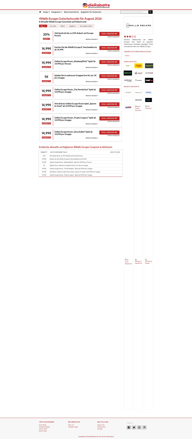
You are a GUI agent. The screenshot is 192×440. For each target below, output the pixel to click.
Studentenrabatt (44, 427)
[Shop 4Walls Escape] (138, 25)
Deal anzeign (108, 34)
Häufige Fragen (73, 427)
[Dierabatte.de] (96, 5)
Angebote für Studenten (91, 12)
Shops (45, 12)
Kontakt (99, 429)
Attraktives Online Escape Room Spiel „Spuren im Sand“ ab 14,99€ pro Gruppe (75, 104)
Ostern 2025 (43, 429)
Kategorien (56, 12)
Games (127, 55)
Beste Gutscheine (71, 12)
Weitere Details (91, 39)
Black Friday (43, 431)
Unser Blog (42, 425)
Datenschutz (101, 427)
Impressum (100, 425)
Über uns (71, 425)
